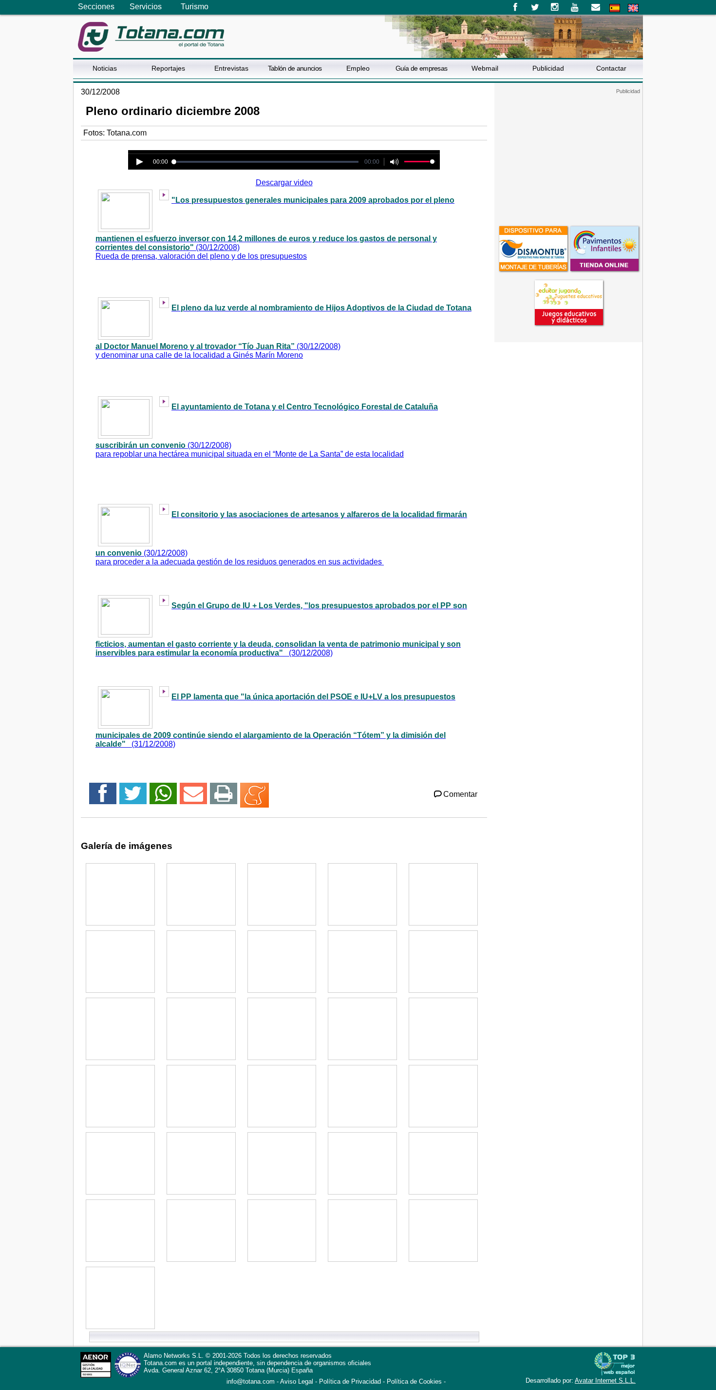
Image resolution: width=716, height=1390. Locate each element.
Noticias (105, 68)
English (633, 8)
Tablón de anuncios (294, 68)
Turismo (194, 6)
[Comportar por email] (193, 797)
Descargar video (284, 182)
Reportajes (168, 68)
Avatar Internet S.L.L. (605, 1380)
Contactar (611, 68)
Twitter (535, 7)
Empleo (358, 68)
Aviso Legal (296, 1381)
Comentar (460, 794)
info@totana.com (250, 1381)
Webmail (484, 68)
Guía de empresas (422, 68)
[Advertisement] (568, 155)
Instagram (555, 7)
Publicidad (548, 68)
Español (614, 8)
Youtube (575, 7)
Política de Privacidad (350, 1381)
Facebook (515, 7)
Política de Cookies (414, 1381)
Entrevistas (231, 68)
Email (595, 7)
